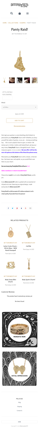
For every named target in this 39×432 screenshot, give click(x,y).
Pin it (17, 208)
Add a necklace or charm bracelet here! (14, 170)
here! (28, 166)
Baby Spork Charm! (28, 280)
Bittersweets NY (19, 34)
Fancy (21, 208)
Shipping (19, 406)
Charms (23, 23)
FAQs (19, 402)
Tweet (12, 208)
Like (8, 208)
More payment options (19, 126)
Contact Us (19, 410)
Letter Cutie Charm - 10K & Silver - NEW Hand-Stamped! (11, 248)
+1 (25, 208)
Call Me (28, 246)
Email (30, 208)
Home (5, 23)
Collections (13, 23)
